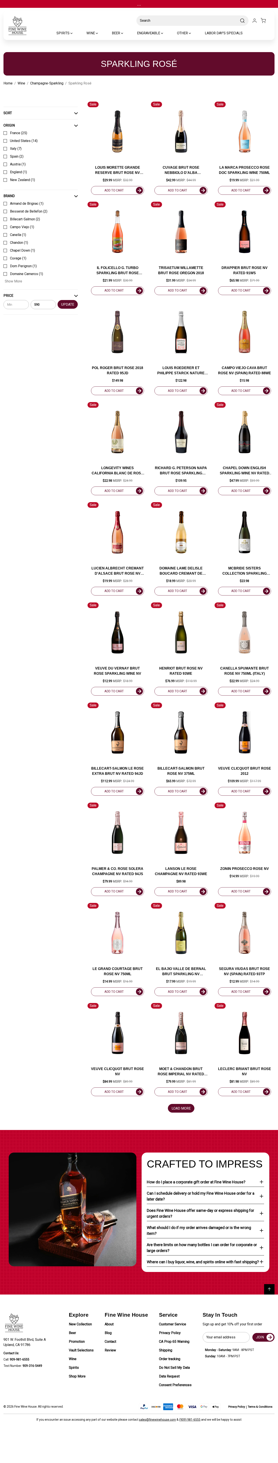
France (18, 133)
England (18, 172)
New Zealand (22, 180)
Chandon (19, 243)
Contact (110, 1341)
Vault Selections (81, 1350)
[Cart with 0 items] (266, 20)
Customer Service (172, 1324)
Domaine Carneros (26, 274)
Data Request (169, 1376)
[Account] (254, 20)
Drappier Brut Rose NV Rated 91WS (245, 270)
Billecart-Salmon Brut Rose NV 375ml (181, 771)
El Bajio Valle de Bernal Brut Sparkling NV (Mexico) (181, 972)
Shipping (165, 1350)
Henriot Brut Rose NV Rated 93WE (181, 670)
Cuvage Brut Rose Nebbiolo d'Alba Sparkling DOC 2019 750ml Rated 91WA (181, 170)
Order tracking (169, 1359)
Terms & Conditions (260, 1406)
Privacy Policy (170, 1333)
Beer (72, 1333)
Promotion (77, 1341)
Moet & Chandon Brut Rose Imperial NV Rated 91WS (181, 1072)
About (109, 1324)
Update (67, 304)
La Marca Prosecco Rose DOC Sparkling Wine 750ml (244, 170)
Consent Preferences (175, 1385)
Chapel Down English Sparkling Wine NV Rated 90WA (244, 471)
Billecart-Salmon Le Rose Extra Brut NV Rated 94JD (117, 771)
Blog (108, 1333)
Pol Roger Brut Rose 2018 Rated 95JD (117, 370)
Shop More (77, 1376)
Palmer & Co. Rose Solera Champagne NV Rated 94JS (117, 871)
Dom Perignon (23, 266)
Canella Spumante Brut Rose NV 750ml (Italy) (244, 670)
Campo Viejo (22, 227)
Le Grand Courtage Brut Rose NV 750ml (118, 971)
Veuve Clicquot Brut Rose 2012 (244, 771)
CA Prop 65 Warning (174, 1341)
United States (24, 141)
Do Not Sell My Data (174, 1368)
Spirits (74, 1368)
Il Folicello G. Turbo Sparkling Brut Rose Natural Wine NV (117, 271)
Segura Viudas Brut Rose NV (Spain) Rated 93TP (244, 971)
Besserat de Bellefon (28, 211)
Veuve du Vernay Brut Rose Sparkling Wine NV (117, 670)
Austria (18, 164)
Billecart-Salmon (25, 219)
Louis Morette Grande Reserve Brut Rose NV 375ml (117, 170)
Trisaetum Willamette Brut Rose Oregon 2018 (181, 270)
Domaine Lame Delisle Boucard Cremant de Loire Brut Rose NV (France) (181, 571)
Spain (16, 156)
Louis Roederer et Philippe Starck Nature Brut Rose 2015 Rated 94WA (180, 371)
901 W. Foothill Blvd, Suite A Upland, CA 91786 (25, 1342)
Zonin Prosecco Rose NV (244, 869)
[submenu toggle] (75, 33)
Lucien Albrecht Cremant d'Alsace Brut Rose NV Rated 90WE (117, 571)
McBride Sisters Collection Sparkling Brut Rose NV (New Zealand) (244, 571)
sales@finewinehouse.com (157, 1419)
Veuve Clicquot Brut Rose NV (117, 1071)
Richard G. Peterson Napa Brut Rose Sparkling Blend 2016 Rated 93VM (181, 471)
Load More (181, 1108)
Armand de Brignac (26, 203)
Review (110, 1350)
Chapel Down (22, 250)
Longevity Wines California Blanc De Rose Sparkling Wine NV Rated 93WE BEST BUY (117, 471)
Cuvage (18, 258)
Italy (16, 149)
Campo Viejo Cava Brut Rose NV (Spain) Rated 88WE (244, 370)
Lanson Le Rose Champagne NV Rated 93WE (181, 871)
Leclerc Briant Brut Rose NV (244, 1071)
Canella (18, 235)
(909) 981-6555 (189, 1419)
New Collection (80, 1324)
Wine (72, 1359)
